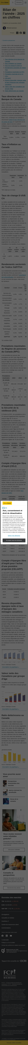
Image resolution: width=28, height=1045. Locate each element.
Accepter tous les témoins (14, 540)
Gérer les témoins (14, 535)
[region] (14, 522)
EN (3, 508)
